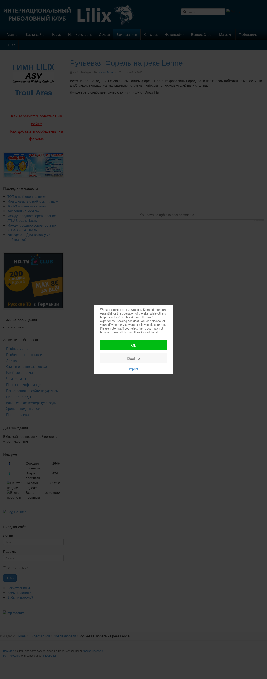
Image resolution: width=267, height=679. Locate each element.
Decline (133, 358)
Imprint (133, 369)
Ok (133, 345)
